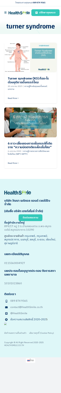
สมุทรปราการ (11, 240)
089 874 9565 (39, 2)
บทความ (11, 89)
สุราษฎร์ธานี (11, 243)
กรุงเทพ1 (30, 236)
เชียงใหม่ (50, 240)
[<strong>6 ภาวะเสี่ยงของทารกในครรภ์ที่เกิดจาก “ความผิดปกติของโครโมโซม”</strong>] (30, 122)
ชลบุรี (33, 240)
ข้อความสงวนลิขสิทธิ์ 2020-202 (28, 319)
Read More (12, 98)
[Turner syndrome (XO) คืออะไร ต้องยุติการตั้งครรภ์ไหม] (30, 57)
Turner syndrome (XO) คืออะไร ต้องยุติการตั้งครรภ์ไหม (28, 80)
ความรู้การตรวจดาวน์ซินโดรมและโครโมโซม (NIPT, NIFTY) (29, 153)
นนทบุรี (24, 240)
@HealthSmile (18, 313)
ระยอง (40, 240)
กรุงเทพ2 (42, 236)
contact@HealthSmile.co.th (26, 307)
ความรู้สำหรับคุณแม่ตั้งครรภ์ (35, 86)
